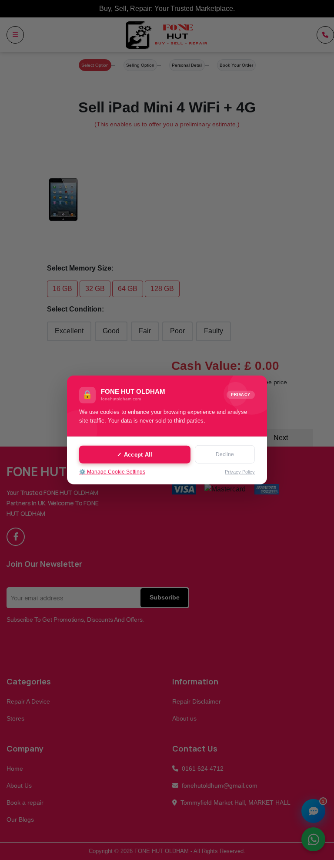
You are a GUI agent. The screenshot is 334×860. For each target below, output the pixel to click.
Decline (225, 454)
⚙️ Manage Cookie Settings (112, 472)
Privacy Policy (240, 471)
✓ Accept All (134, 454)
